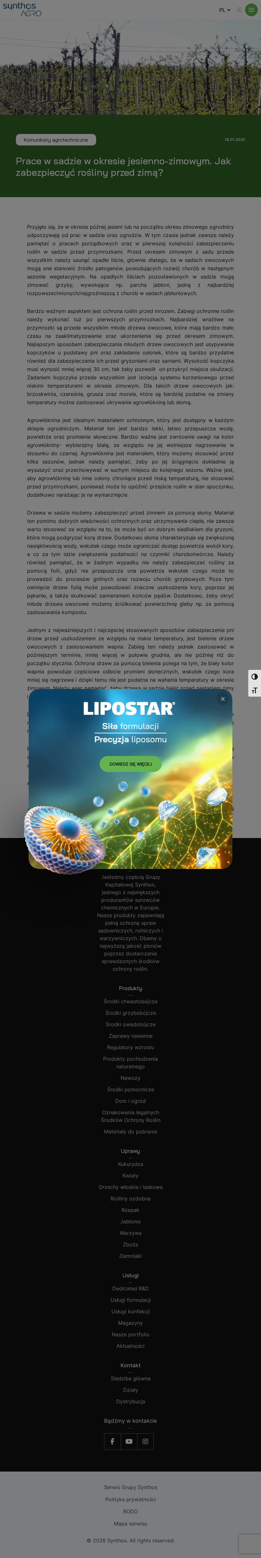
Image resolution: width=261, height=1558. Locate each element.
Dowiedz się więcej (130, 764)
